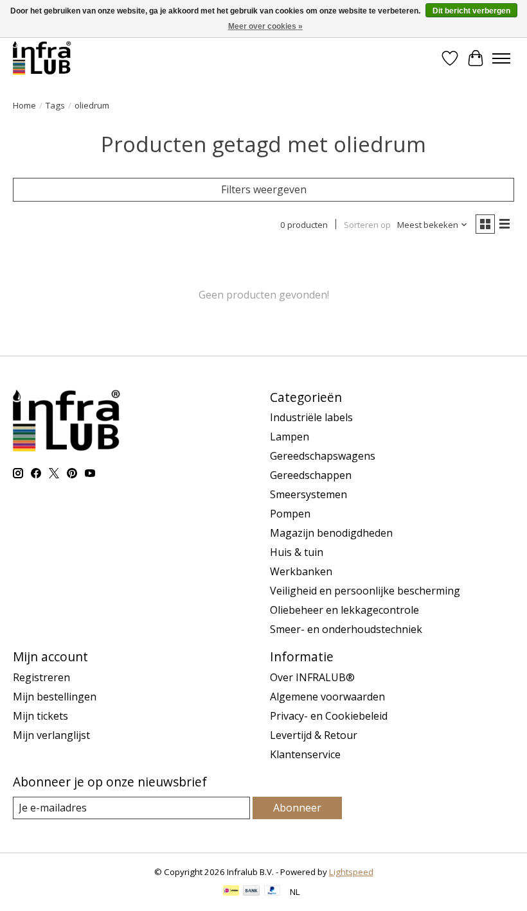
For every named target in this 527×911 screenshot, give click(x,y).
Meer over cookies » (265, 26)
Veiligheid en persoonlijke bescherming (365, 591)
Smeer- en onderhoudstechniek (346, 629)
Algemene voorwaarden (327, 697)
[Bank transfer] (251, 891)
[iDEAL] (231, 891)
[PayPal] (272, 891)
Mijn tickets (40, 716)
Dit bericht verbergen (471, 10)
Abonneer (297, 808)
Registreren (41, 677)
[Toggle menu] (501, 58)
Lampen (289, 436)
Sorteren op (367, 224)
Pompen (290, 514)
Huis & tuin (296, 552)
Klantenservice (305, 754)
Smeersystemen (308, 494)
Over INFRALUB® (312, 677)
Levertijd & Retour (313, 735)
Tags (55, 105)
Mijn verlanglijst (51, 735)
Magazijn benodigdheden (331, 533)
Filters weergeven (264, 189)
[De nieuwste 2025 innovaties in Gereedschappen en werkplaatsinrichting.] (42, 58)
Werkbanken (301, 571)
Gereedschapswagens (322, 456)
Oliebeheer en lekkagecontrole (344, 610)
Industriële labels (311, 417)
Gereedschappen (311, 475)
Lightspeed (351, 872)
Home (24, 105)
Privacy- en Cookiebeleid (329, 716)
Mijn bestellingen (54, 697)
